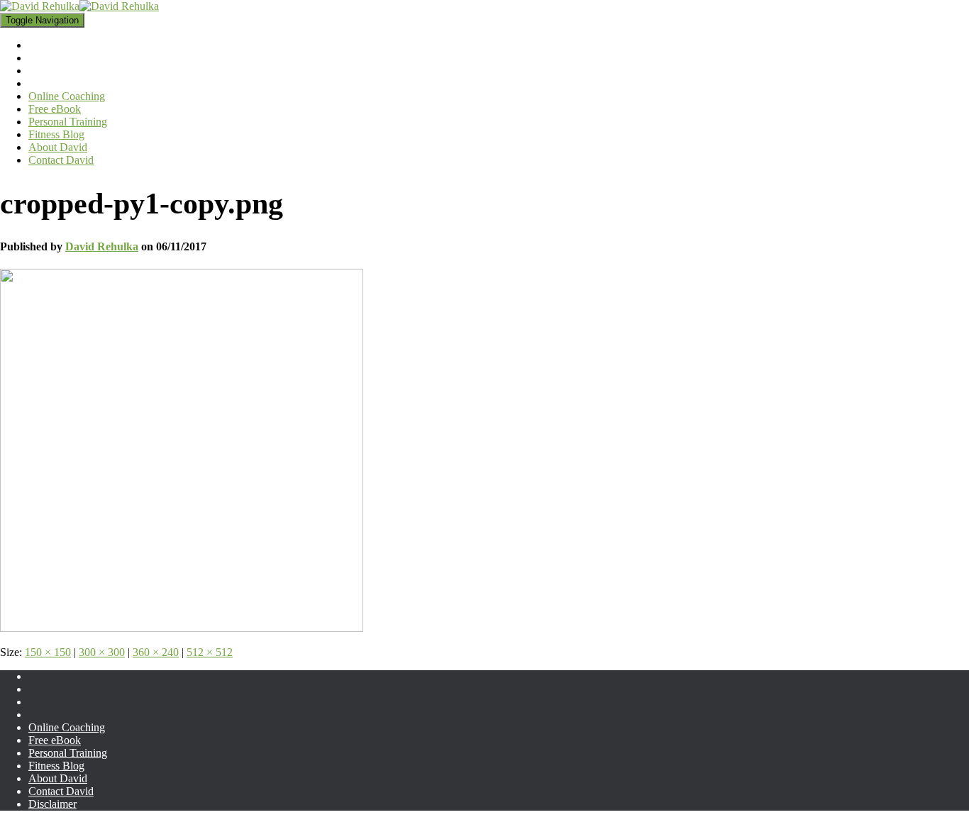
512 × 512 (210, 652)
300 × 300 (102, 652)
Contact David (61, 791)
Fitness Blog (56, 766)
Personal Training (67, 753)
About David (57, 778)
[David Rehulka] (79, 6)
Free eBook (54, 740)
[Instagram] (39, 706)
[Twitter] (39, 718)
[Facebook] (39, 680)
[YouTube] (39, 693)
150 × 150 (48, 652)
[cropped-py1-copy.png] (181, 628)
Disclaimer (52, 804)
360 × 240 (156, 652)
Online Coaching (66, 727)
